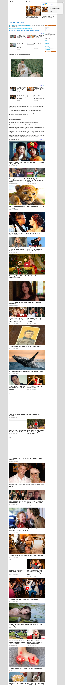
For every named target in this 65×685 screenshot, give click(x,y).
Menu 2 (18, 22)
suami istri (23, 28)
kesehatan (15, 28)
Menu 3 (22, 22)
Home (11, 22)
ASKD (11, 1)
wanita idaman (48, 49)
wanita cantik (29, 28)
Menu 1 (14, 22)
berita (11, 28)
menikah (19, 28)
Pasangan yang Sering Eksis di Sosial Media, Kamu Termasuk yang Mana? (50, 29)
